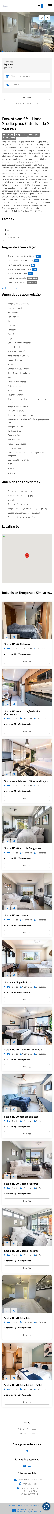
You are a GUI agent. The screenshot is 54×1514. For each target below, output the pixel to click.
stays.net (29, 1509)
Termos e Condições (27, 1433)
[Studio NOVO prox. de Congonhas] (27, 824)
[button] (2, 51)
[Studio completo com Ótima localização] (27, 757)
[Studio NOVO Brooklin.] (27, 1294)
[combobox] (30, 85)
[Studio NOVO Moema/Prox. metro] (27, 1026)
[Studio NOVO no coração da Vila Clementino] (27, 687)
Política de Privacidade (27, 1429)
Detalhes (27, 661)
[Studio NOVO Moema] (27, 891)
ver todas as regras (10, 287)
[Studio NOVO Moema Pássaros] (27, 1160)
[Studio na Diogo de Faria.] (27, 959)
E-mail (28, 97)
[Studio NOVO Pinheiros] (27, 620)
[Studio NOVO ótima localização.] (27, 1093)
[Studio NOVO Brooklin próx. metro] (27, 1361)
